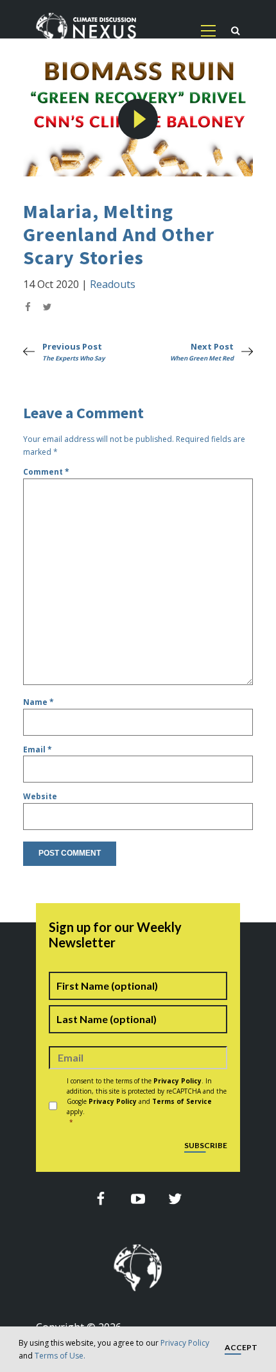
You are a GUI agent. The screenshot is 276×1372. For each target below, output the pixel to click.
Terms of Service (182, 1101)
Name (38, 702)
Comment (46, 471)
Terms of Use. (60, 1355)
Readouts (112, 284)
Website (40, 796)
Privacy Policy (184, 1342)
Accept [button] (241, 1348)
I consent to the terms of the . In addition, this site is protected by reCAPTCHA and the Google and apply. (147, 1101)
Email (37, 749)
